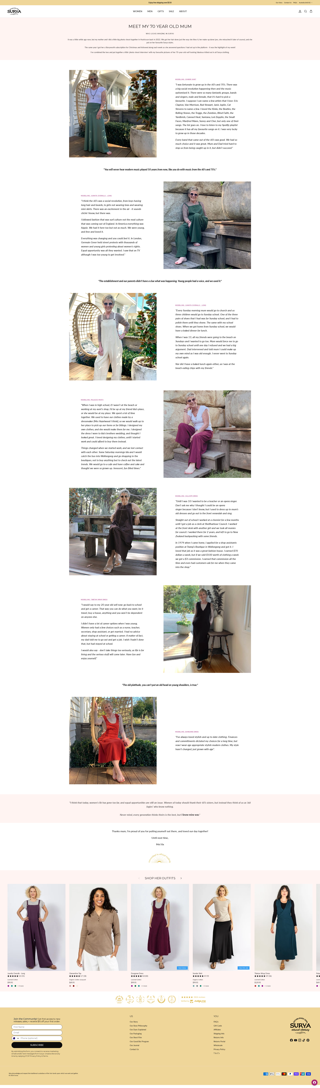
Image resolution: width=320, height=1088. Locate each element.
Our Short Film (136, 1037)
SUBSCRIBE (37, 1045)
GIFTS (161, 11)
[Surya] (14, 11)
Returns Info (219, 1037)
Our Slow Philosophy (138, 1026)
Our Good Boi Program (139, 1041)
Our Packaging (136, 1033)
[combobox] (15, 1038)
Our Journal (134, 1045)
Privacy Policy (219, 1049)
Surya (16, 1075)
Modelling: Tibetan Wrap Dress (94, 599)
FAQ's (295, 2)
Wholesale (218, 1045)
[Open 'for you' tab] (315, 1083)
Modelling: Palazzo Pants (92, 400)
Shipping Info (219, 1033)
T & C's (217, 1053)
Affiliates (217, 1029)
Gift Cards (218, 1026)
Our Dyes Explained (138, 1029)
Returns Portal (219, 1041)
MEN (149, 11)
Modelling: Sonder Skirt (185, 79)
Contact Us (288, 2)
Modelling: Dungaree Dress (187, 731)
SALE (171, 11)
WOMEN (137, 11)
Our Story (279, 2)
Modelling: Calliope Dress (186, 496)
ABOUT (183, 11)
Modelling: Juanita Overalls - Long (96, 195)
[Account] (300, 11)
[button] (13, 976)
